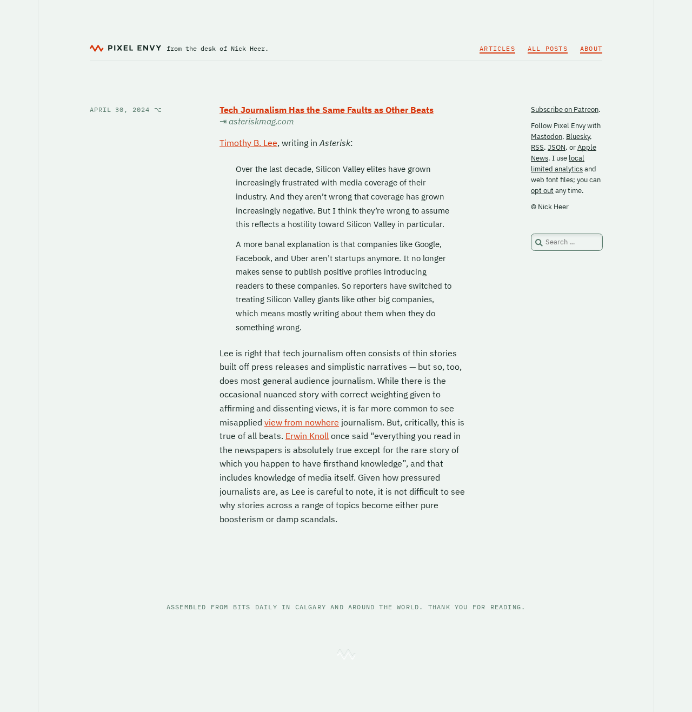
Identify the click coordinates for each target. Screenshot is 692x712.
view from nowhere (301, 422)
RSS (537, 147)
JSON (556, 147)
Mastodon (546, 136)
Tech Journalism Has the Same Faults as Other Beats (326, 109)
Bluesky (578, 136)
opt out (542, 190)
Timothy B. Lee (248, 142)
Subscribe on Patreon (564, 109)
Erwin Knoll (307, 435)
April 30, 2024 (126, 109)
